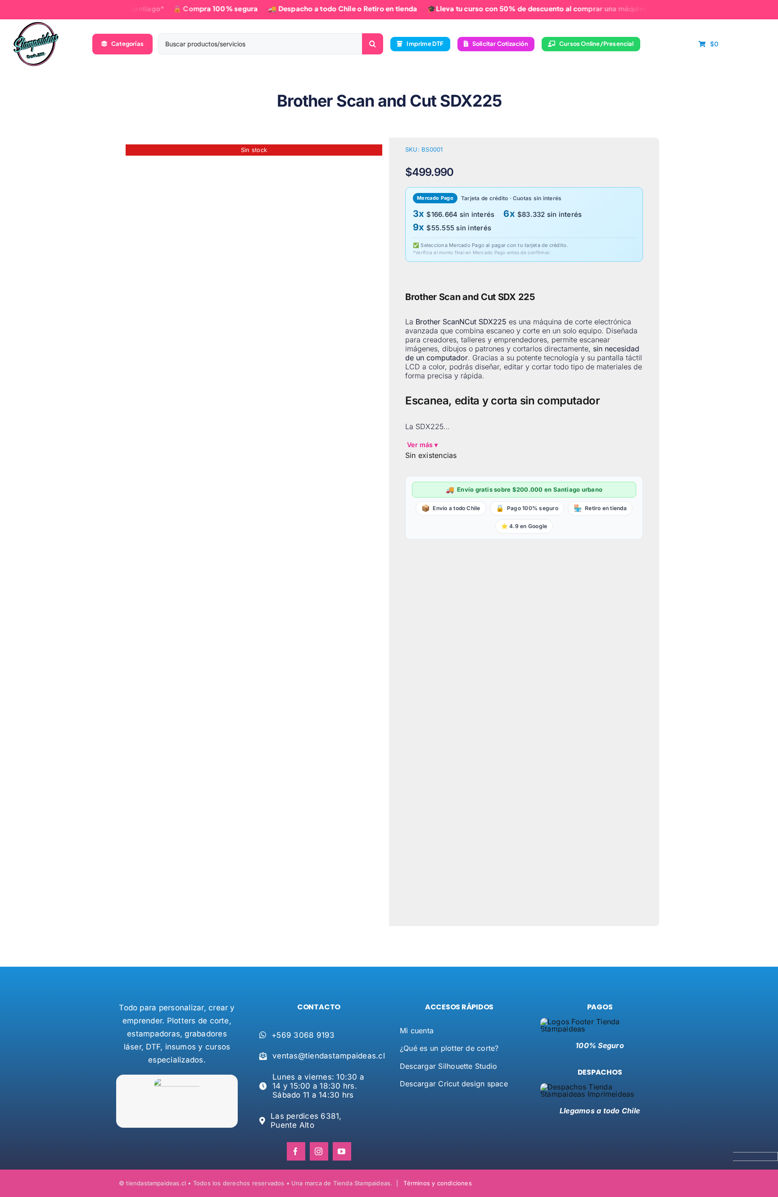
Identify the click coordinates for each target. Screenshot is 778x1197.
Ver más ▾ (422, 444)
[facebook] (296, 1151)
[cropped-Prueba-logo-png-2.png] (36, 25)
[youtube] (342, 1151)
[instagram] (319, 1151)
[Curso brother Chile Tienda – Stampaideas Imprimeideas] (254, 535)
